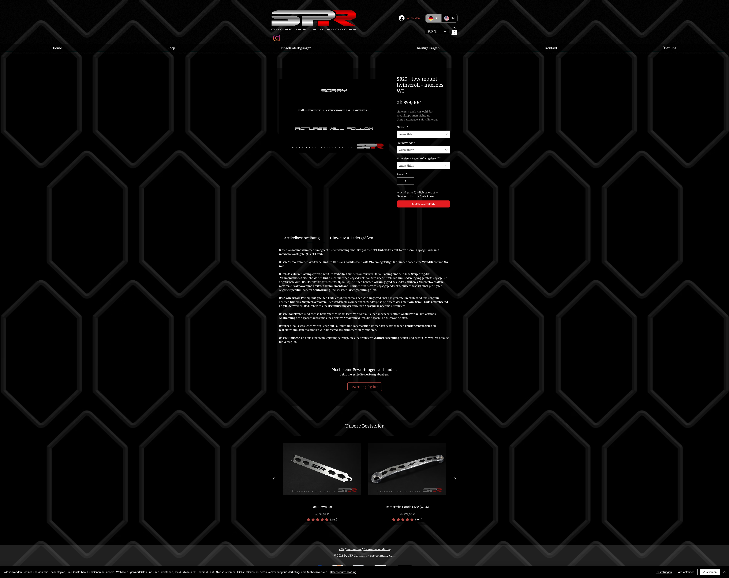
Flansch (402, 127)
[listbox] (437, 31)
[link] (302, 237)
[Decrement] (399, 181)
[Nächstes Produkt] (455, 479)
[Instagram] (276, 38)
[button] (437, 31)
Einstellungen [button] (664, 572)
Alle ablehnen (686, 572)
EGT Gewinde (406, 143)
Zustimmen (710, 572)
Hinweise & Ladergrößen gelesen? (418, 158)
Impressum (354, 549)
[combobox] (423, 134)
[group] (364, 478)
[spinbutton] (405, 181)
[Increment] (411, 181)
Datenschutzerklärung (377, 549)
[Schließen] (724, 572)
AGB (341, 549)
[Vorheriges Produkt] (273, 479)
